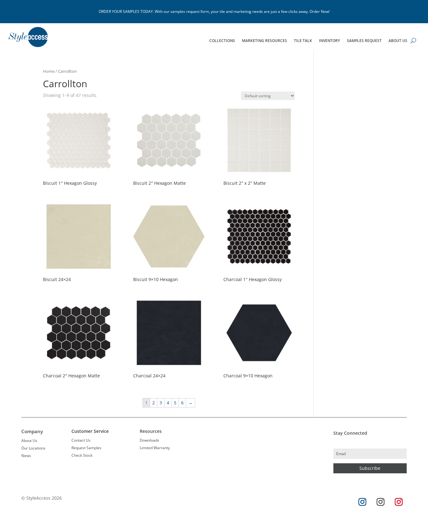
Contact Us (81, 440)
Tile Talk (303, 41)
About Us (398, 41)
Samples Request (364, 41)
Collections (222, 41)
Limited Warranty (155, 447)
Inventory (329, 41)
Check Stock (81, 455)
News (26, 455)
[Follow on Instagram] (362, 502)
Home (49, 71)
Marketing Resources (264, 41)
